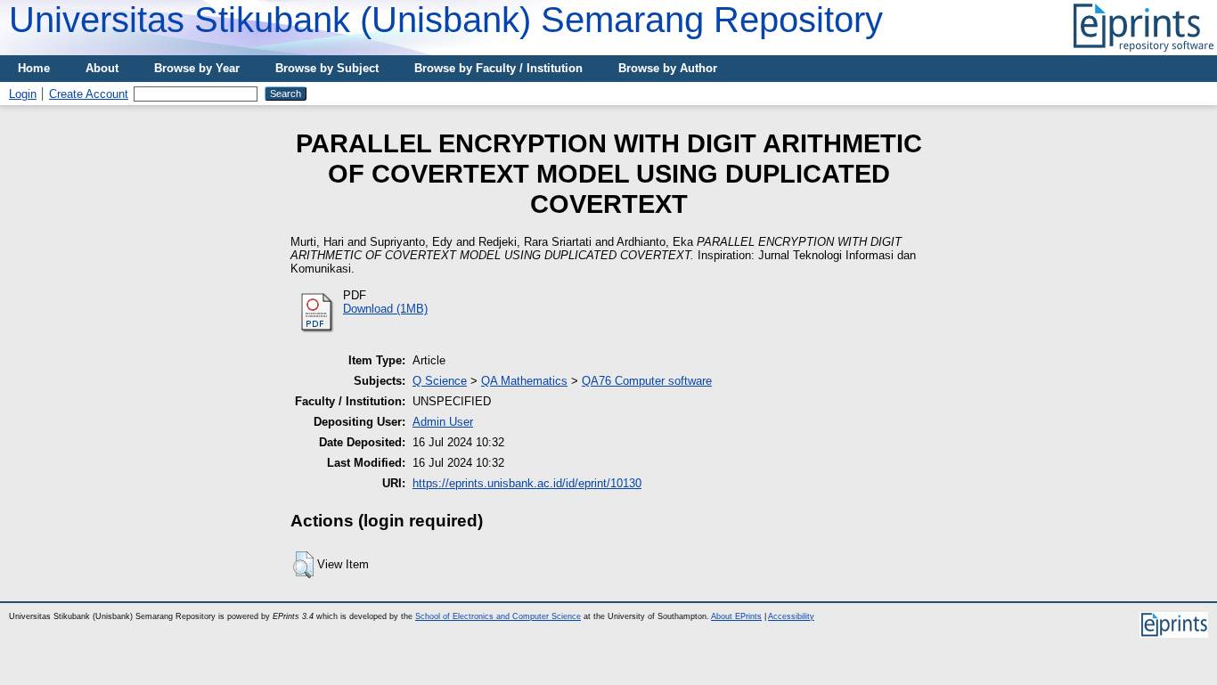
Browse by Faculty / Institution (498, 68)
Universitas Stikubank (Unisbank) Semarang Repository (446, 19)
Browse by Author (667, 68)
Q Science (439, 380)
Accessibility (791, 616)
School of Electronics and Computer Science (498, 616)
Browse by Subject (327, 68)
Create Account (88, 94)
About (102, 68)
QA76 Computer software (647, 380)
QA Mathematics (524, 380)
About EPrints (736, 616)
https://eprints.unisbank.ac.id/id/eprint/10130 (526, 483)
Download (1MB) (385, 308)
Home (34, 68)
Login (23, 94)
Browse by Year (197, 68)
